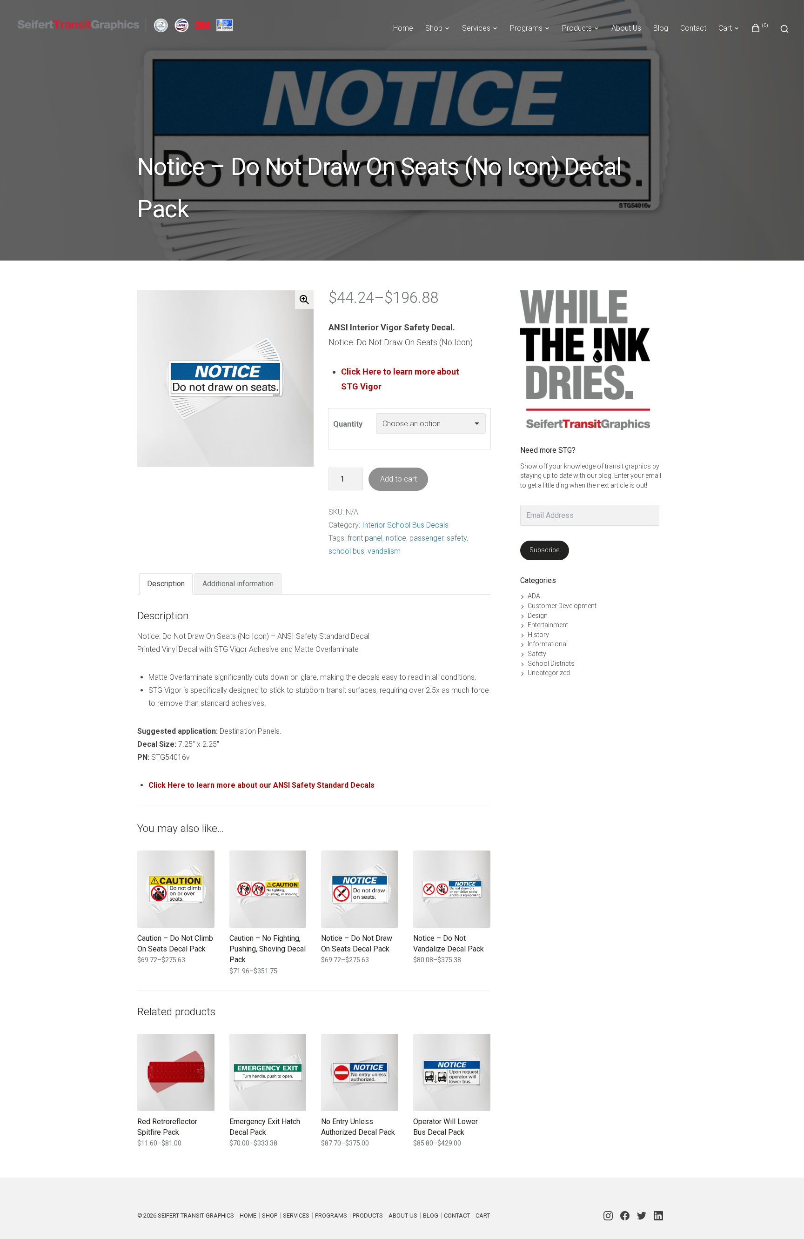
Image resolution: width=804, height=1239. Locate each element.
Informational (548, 644)
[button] (304, 299)
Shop (433, 28)
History (538, 634)
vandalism (384, 551)
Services (476, 28)
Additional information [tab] (238, 583)
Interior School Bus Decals (405, 525)
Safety (537, 653)
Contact (693, 28)
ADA (534, 596)
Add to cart (398, 479)
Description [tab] (166, 583)
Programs (526, 28)
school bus (346, 551)
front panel (365, 538)
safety (457, 538)
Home (403, 28)
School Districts (551, 663)
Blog (660, 28)
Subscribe (544, 550)
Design (538, 615)
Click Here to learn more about (400, 371)
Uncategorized (549, 672)
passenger (426, 538)
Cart (725, 28)
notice (396, 538)
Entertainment (548, 625)
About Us (626, 28)
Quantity (347, 424)
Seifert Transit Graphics (196, 1215)
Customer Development (562, 605)
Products (577, 28)
